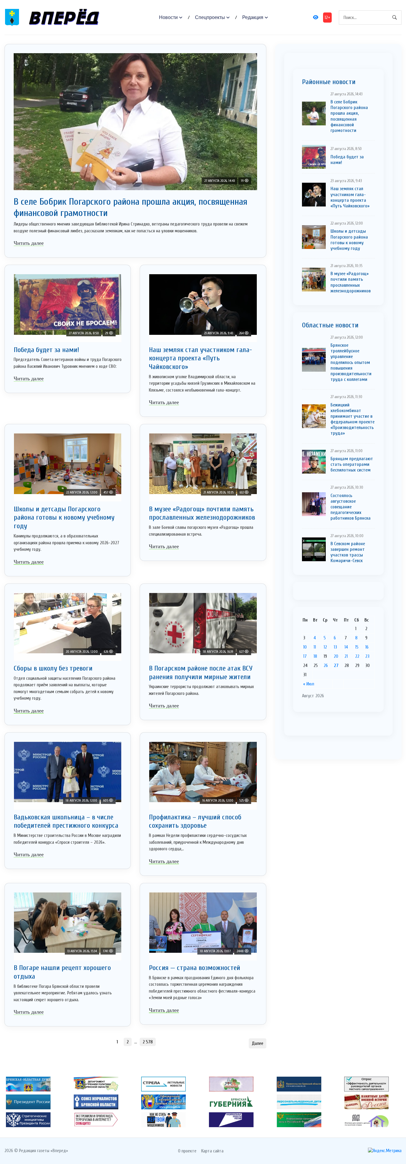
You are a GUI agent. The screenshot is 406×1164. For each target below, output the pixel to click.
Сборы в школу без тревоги (53, 668)
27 (336, 665)
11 (315, 647)
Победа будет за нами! (46, 350)
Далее (257, 1043)
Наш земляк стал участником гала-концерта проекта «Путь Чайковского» (200, 358)
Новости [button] (168, 17)
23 (367, 656)
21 (346, 656)
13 (335, 647)
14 (346, 647)
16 (367, 647)
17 (305, 656)
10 (305, 647)
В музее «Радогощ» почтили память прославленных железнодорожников (202, 513)
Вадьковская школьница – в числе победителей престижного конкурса (66, 821)
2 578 (148, 1042)
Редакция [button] (252, 17)
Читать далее (29, 243)
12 (325, 647)
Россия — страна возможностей (194, 968)
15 (356, 647)
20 (336, 656)
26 (326, 665)
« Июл (308, 684)
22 (357, 656)
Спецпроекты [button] (210, 17)
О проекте (187, 1151)
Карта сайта (212, 1151)
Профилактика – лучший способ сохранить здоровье (195, 821)
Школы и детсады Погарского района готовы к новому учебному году (64, 517)
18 (315, 656)
